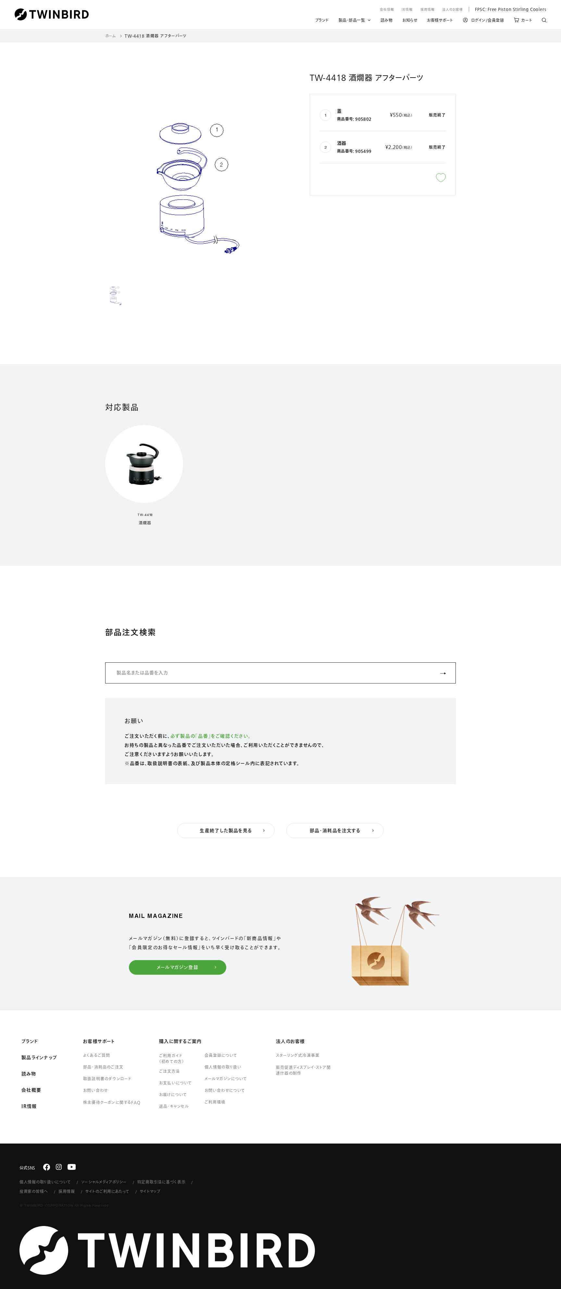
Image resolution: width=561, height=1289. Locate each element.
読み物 (386, 21)
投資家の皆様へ (33, 1191)
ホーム (110, 36)
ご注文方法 (169, 1071)
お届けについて (173, 1094)
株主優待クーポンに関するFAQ (112, 1102)
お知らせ (409, 21)
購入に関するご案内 (180, 1041)
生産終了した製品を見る (226, 830)
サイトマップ (150, 1191)
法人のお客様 (452, 9)
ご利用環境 (215, 1102)
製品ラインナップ (39, 1057)
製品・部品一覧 (352, 20)
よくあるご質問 (96, 1055)
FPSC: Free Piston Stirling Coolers (507, 9)
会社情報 (387, 9)
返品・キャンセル (174, 1106)
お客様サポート (440, 21)
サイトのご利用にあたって (107, 1191)
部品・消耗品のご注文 (103, 1067)
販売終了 (437, 115)
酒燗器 (145, 523)
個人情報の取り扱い (223, 1067)
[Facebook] (46, 1166)
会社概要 (31, 1090)
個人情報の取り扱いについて (45, 1182)
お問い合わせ (95, 1090)
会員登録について (221, 1055)
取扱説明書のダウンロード (107, 1079)
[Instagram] (59, 1166)
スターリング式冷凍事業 (297, 1055)
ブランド (322, 21)
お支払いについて (175, 1083)
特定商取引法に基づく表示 (161, 1182)
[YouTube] (72, 1166)
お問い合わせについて (225, 1090)
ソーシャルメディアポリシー (104, 1182)
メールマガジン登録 (178, 967)
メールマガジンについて (226, 1079)
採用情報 (427, 9)
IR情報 (407, 9)
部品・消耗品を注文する (335, 830)
